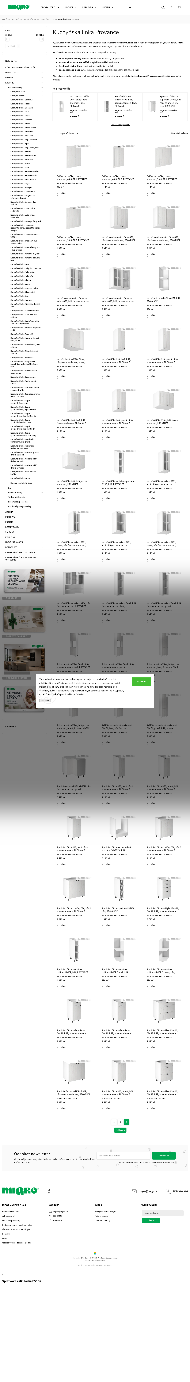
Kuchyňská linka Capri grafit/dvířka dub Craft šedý (23, 415)
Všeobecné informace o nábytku (16, 1229)
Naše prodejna (101, 1216)
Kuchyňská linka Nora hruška (23, 179)
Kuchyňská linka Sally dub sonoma (26, 268)
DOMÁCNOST (11, 547)
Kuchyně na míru (18, 95)
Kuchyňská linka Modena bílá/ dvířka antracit (24, 460)
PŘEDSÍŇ (9, 522)
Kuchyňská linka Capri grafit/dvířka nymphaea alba (23, 408)
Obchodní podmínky (11, 1220)
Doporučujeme (67, 133)
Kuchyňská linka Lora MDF (22, 99)
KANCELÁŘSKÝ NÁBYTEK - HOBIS (20, 552)
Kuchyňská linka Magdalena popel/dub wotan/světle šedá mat (24, 364)
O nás (4, 1238)
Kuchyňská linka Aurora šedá (23, 155)
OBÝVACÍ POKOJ (12, 72)
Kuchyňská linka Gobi (20, 167)
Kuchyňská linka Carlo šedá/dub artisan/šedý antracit (25, 322)
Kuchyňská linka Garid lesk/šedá (25, 310)
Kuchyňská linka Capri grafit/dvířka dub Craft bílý (23, 427)
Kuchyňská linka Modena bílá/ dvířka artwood (24, 466)
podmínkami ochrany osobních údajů (160, 1162)
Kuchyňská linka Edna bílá (22, 334)
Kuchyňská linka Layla (20, 183)
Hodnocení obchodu (11, 1211)
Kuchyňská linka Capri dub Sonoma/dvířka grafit (22, 440)
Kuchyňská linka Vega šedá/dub (25, 147)
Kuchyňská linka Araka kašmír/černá (24, 382)
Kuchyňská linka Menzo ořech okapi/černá (24, 372)
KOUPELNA (10, 537)
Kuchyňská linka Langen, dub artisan (23, 203)
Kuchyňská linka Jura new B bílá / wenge (25, 236)
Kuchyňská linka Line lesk (22, 107)
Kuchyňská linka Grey (20, 296)
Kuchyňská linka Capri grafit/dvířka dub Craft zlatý (23, 434)
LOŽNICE (9, 77)
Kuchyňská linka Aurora (21, 151)
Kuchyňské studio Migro (105, 1211)
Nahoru (121, 1130)
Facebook (49, 1191)
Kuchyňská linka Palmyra (21, 187)
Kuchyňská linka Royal (20, 115)
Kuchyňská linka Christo (21, 280)
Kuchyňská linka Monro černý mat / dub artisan (25, 248)
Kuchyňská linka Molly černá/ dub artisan (25, 346)
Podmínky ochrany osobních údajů (17, 1225)
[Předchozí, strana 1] (120, 1122)
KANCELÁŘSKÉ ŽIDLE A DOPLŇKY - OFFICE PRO (20, 558)
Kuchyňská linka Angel (20, 284)
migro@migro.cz (148, 1191)
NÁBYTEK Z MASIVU (14, 542)
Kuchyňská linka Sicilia (20, 123)
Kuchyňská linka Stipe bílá (22, 357)
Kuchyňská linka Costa (20, 478)
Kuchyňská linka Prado (20, 103)
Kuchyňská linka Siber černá (23, 377)
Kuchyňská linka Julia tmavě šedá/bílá (23, 216)
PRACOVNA (10, 517)
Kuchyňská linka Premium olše (24, 175)
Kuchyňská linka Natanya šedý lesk (26, 221)
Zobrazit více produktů (120, 124)
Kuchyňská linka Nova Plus (22, 135)
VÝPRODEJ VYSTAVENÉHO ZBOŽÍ (20, 67)
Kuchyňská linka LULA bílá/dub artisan (24, 316)
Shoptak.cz (108, 1265)
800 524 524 (180, 1191)
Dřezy (11, 488)
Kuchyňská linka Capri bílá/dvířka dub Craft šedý (25, 395)
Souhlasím (141, 681)
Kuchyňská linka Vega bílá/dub (24, 139)
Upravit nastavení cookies (95, 1260)
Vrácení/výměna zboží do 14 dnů (16, 1242)
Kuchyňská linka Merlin (20, 163)
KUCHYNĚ (9, 82)
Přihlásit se (164, 1155)
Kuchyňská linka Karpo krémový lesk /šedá (25, 339)
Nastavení (45, 700)
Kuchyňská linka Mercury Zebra (24, 288)
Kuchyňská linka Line (20, 111)
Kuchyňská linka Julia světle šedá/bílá (23, 209)
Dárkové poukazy (102, 1220)
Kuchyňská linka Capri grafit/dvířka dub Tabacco (22, 421)
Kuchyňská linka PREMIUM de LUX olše (25, 305)
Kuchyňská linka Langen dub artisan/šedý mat (23, 197)
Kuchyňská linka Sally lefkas (23, 272)
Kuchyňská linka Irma (20, 264)
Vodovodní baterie (16, 497)
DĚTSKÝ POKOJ (12, 527)
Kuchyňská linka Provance (22, 131)
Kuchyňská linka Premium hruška (25, 171)
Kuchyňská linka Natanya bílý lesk (25, 253)
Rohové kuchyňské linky (21, 483)
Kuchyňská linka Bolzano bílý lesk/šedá (26, 329)
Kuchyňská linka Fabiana (21, 119)
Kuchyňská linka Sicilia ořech (23, 127)
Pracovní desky (15, 492)
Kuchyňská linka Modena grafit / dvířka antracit (25, 454)
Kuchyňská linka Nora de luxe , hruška (24, 473)
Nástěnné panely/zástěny (19, 506)
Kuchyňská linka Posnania (22, 159)
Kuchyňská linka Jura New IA (23, 191)
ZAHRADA (9, 532)
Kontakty (6, 1233)
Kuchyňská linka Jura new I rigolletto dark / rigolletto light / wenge (25, 228)
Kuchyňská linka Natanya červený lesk (25, 259)
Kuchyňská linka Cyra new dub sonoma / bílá (24, 242)
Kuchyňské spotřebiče (18, 501)
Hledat (151, 1220)
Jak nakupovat (8, 1216)
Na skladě (13, 46)
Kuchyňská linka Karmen (21, 300)
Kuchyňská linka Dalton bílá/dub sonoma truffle (25, 389)
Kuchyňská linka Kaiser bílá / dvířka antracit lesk (23, 447)
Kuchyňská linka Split (20, 143)
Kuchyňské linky (15, 87)
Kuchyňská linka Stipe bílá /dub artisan (24, 352)
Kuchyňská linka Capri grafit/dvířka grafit (20, 402)
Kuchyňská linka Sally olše (22, 276)
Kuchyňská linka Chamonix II (23, 292)
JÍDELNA (9, 512)
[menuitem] (50, 7)
